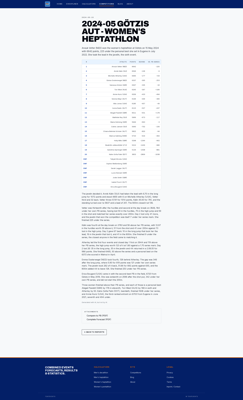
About (130, 4)
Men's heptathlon (101, 377)
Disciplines (72, 4)
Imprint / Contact (173, 387)
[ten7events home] (47, 4)
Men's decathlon (101, 372)
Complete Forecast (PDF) (99, 319)
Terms (169, 382)
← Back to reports (94, 332)
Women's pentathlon (102, 387)
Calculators (89, 4)
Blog (120, 4)
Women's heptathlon (102, 382)
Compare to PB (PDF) (97, 315)
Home (59, 4)
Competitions (106, 4)
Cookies (170, 377)
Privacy (170, 372)
